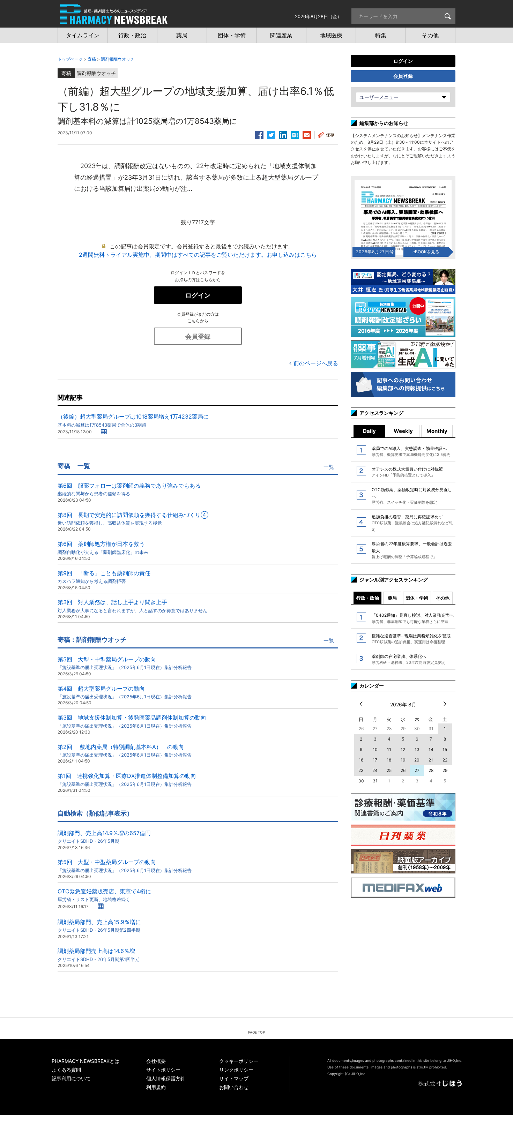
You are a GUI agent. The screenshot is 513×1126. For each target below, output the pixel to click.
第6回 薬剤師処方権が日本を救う (103, 547)
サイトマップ (233, 1078)
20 (416, 760)
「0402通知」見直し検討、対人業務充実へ (413, 618)
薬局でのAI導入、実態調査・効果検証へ (411, 451)
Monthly (436, 431)
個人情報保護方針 (165, 1078)
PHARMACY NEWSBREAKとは (85, 1061)
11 (389, 749)
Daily (369, 431)
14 (431, 749)
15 (445, 749)
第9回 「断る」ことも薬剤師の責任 (104, 577)
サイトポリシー (163, 1070)
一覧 (329, 467)
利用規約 (156, 1087)
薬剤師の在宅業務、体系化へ (409, 659)
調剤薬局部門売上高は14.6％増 (99, 954)
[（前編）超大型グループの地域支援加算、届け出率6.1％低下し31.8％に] (295, 134)
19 (403, 760)
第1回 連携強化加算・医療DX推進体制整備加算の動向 (127, 779)
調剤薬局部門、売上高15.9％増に (99, 925)
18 (389, 760)
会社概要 (156, 1061)
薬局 (392, 598)
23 (361, 770)
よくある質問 (66, 1070)
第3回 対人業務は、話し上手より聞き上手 (132, 606)
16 (361, 760)
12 (403, 749)
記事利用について (71, 1078)
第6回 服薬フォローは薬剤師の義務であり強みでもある (129, 489)
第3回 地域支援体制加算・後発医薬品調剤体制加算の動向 (132, 721)
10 (375, 749)
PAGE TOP (256, 1032)
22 (445, 760)
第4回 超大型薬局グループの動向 (125, 692)
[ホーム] (114, 20)
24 (375, 770)
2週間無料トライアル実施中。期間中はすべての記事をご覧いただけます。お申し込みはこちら (198, 254)
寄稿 (92, 59)
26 (403, 770)
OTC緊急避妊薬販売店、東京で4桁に (104, 895)
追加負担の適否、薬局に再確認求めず (412, 523)
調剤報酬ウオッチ (117, 59)
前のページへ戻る (315, 363)
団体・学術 (417, 598)
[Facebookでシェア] (259, 134)
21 (431, 760)
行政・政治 (367, 598)
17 (375, 760)
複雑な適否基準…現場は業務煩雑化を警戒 (411, 638)
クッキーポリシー (238, 1061)
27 (417, 770)
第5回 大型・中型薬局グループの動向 (125, 663)
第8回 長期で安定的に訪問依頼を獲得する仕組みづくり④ (133, 518)
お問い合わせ (233, 1087)
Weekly (403, 431)
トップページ (70, 59)
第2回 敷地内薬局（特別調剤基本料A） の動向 (125, 750)
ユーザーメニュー (379, 97)
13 (417, 749)
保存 (330, 134)
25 (389, 770)
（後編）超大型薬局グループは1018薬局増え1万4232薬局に (133, 420)
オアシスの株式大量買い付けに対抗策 (407, 472)
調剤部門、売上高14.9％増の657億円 (104, 837)
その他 (442, 598)
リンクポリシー (236, 1070)
